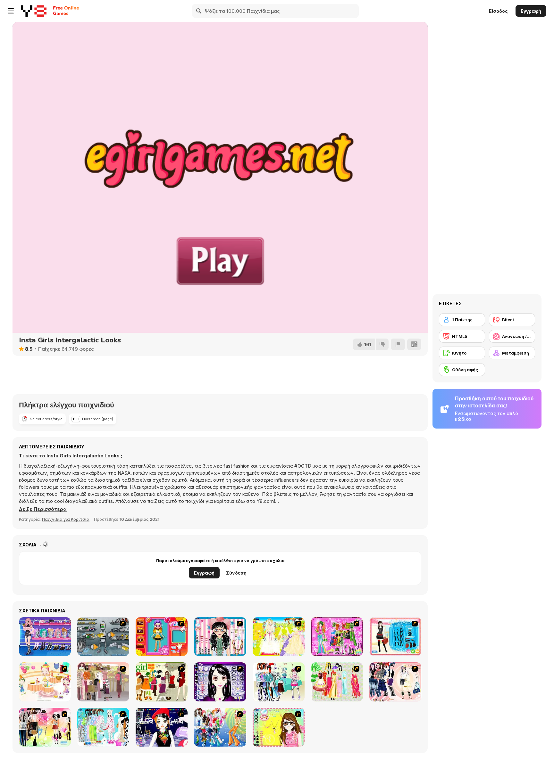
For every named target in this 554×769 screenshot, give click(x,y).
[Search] (199, 11)
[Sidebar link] (10, 10)
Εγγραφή (531, 11)
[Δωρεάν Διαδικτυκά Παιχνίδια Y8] (34, 11)
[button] (43, 509)
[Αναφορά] (398, 344)
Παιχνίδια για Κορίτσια (65, 519)
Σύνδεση (236, 573)
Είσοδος (498, 11)
